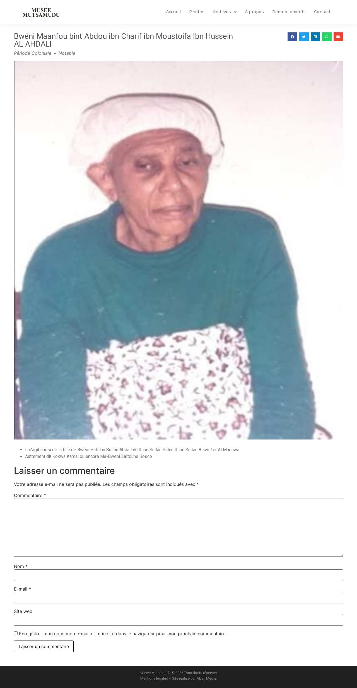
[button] (292, 36)
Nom (21, 566)
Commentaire (30, 495)
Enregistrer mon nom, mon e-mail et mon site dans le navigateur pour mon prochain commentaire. (122, 633)
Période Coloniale (32, 53)
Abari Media (206, 678)
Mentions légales (154, 678)
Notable (67, 53)
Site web (23, 611)
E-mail (22, 589)
